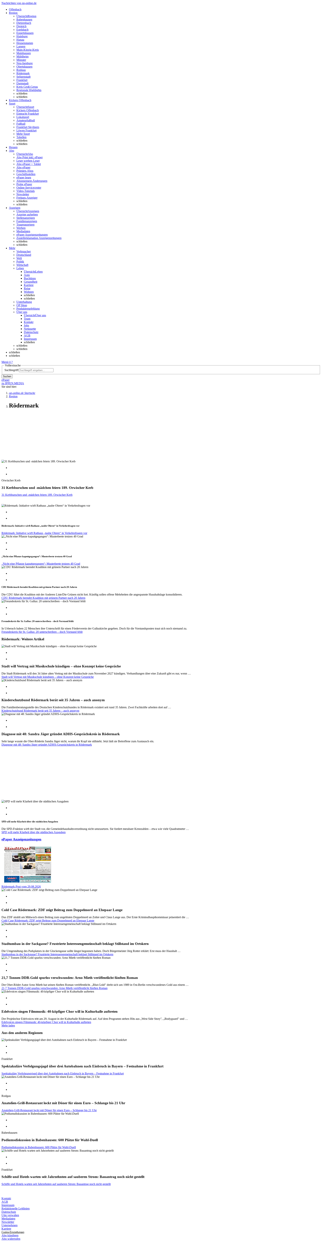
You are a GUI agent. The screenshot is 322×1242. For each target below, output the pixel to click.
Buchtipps (30, 278)
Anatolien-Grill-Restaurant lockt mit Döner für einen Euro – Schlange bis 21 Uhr (49, 1110)
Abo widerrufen (10, 1238)
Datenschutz (31, 332)
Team (27, 318)
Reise (27, 288)
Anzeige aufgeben (27, 214)
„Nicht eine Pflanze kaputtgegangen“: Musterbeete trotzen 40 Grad (40, 563)
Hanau (20, 39)
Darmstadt (22, 83)
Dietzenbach (23, 22)
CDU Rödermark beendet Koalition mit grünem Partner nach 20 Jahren (43, 597)
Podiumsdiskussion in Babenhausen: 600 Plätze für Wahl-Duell (38, 1147)
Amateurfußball (25, 120)
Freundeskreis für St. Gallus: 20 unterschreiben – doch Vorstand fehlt (42, 631)
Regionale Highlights (28, 90)
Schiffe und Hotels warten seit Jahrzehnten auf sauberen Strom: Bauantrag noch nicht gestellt (56, 1184)
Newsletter (22, 194)
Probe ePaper (24, 184)
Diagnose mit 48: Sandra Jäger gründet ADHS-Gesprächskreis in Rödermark (46, 744)
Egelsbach (22, 29)
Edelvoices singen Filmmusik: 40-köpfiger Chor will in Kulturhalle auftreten (46, 1022)
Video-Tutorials (25, 191)
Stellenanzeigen (25, 217)
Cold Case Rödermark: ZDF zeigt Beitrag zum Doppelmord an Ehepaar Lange (47, 920)
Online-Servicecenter (28, 187)
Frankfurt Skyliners (27, 127)
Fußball (20, 123)
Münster (21, 59)
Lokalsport (22, 117)
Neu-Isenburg (24, 63)
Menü (4, 362)
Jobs (26, 325)
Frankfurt (21, 80)
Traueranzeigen (25, 224)
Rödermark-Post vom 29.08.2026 (21, 886)
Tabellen (21, 137)
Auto (27, 275)
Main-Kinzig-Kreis (27, 49)
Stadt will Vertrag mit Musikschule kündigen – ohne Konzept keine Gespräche (47, 676)
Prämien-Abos (24, 170)
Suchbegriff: (11, 370)
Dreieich (21, 26)
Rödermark (23, 73)
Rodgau (21, 70)
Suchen (7, 376)
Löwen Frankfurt (26, 130)
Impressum (30, 338)
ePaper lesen (23, 177)
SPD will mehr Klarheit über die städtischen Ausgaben (33, 832)
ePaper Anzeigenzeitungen (32, 234)
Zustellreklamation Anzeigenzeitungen (38, 238)
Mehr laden (8, 1025)
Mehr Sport (23, 133)
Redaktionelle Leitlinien (15, 1208)
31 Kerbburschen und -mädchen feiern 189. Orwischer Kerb (36, 494)
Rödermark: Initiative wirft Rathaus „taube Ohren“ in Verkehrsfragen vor (44, 533)
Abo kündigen (9, 1235)
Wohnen (29, 291)
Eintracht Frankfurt (27, 113)
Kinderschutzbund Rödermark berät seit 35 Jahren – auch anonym (40, 710)
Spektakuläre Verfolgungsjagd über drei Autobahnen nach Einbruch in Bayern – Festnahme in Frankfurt (62, 1073)
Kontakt (28, 322)
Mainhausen (23, 53)
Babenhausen (24, 19)
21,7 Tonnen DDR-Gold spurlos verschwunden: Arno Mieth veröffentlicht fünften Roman (54, 988)
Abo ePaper (23, 167)
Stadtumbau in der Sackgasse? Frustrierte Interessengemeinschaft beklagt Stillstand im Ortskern (57, 954)
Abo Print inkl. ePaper (29, 157)
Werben (21, 228)
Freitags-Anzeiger (26, 197)
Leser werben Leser (28, 160)
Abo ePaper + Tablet (28, 164)
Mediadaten (23, 231)
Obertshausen (24, 66)
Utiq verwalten (10, 1215)
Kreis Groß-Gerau (27, 86)
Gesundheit (30, 281)
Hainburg (22, 36)
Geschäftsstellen (25, 174)
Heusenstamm (24, 43)
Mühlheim (22, 56)
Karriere (29, 285)
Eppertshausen (25, 33)
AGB (27, 335)
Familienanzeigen (26, 221)
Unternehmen (9, 1225)
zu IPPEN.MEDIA (12, 383)
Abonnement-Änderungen (31, 180)
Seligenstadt (23, 76)
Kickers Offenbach (27, 110)
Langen (20, 46)
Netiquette (30, 328)
